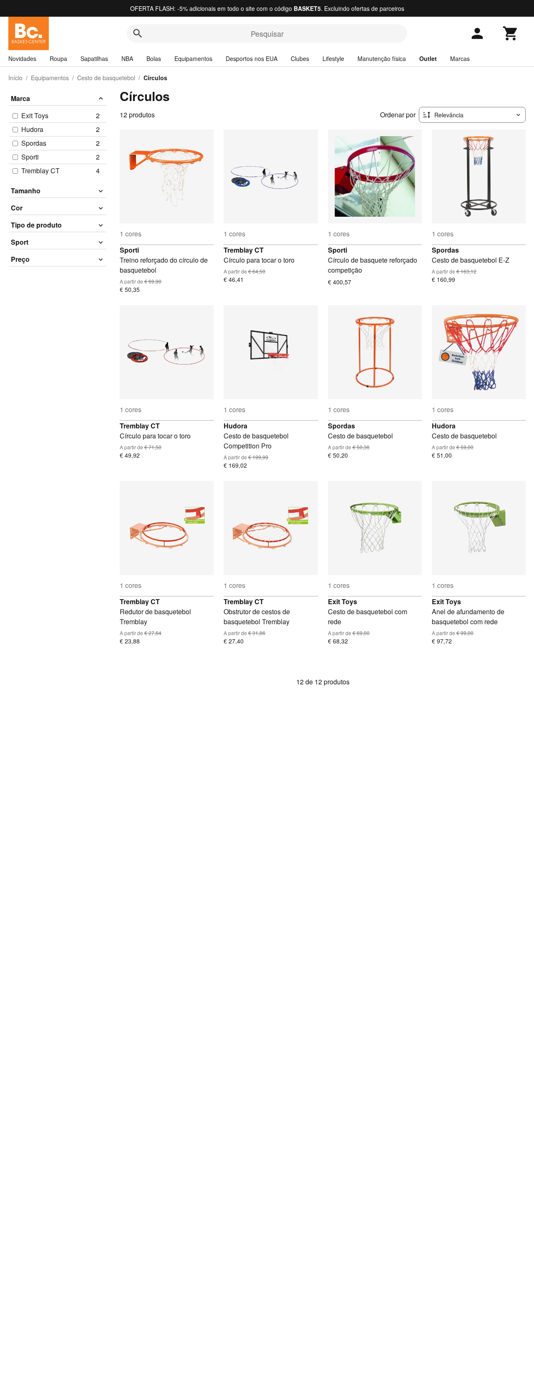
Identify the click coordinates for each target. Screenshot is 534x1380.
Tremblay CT (244, 250)
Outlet (428, 58)
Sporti (129, 250)
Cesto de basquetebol (106, 77)
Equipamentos (193, 58)
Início (15, 77)
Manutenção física (382, 58)
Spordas (445, 250)
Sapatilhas (94, 58)
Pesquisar (267, 33)
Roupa (58, 58)
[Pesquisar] (138, 33)
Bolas (153, 58)
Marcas (460, 58)
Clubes (300, 58)
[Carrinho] (510, 33)
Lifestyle (333, 58)
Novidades (22, 58)
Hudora (235, 425)
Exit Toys (342, 601)
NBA (127, 58)
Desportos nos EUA (251, 58)
